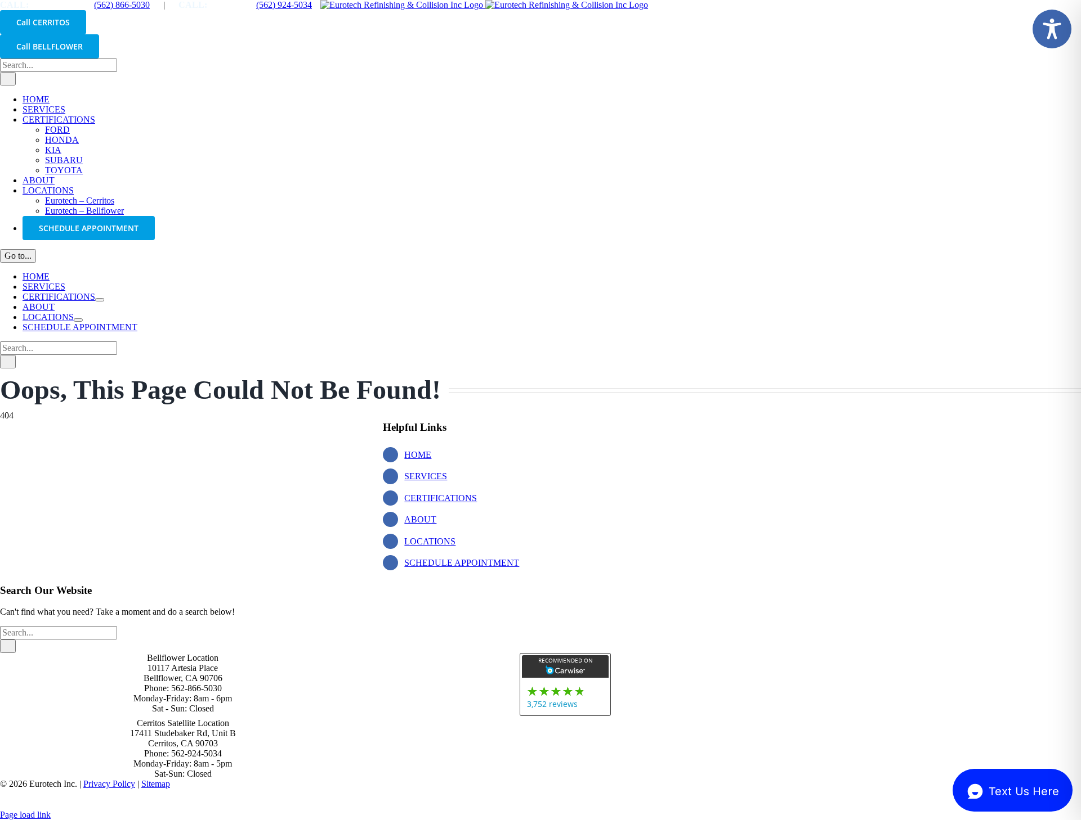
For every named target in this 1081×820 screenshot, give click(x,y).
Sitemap (155, 784)
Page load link (25, 814)
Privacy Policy (109, 784)
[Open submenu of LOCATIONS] (78, 320)
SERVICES (425, 476)
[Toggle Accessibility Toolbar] (1052, 28)
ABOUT (420, 519)
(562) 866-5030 (122, 5)
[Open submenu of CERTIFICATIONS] (99, 299)
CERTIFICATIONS (440, 498)
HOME (417, 454)
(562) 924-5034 (284, 5)
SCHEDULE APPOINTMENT (461, 562)
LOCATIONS (429, 541)
